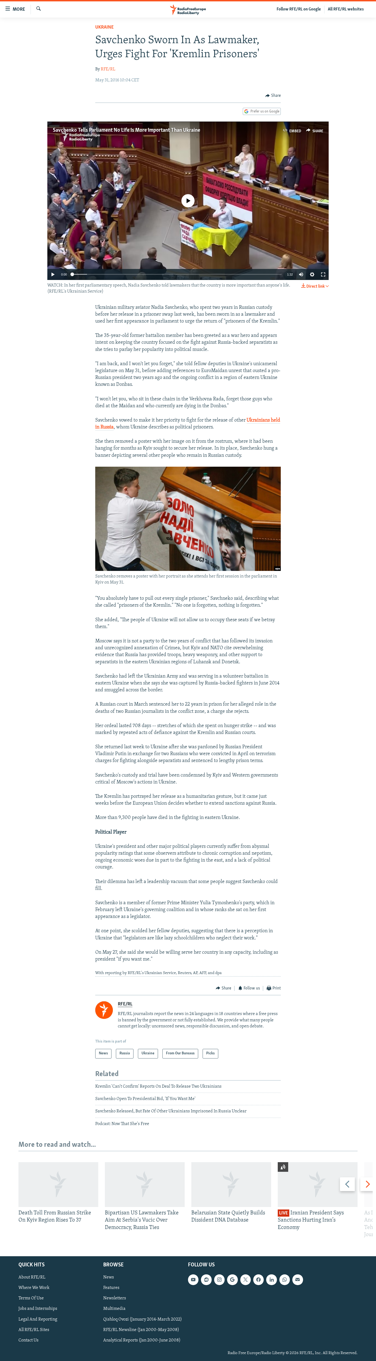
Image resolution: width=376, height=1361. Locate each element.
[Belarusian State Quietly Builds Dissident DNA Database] (231, 1184)
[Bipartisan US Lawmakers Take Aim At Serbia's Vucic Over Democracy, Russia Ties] (145, 1184)
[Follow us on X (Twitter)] (245, 1279)
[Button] (273, 95)
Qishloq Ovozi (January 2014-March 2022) (142, 1319)
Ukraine (104, 27)
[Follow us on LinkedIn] (271, 1279)
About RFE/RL (31, 1277)
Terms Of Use (31, 1298)
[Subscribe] (297, 1279)
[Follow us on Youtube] (193, 1279)
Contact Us (28, 1340)
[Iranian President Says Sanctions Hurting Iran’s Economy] (318, 1184)
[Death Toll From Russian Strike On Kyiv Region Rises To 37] (58, 1184)
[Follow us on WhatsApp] (284, 1279)
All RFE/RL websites (346, 9)
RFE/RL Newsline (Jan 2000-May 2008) (141, 1330)
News (108, 1277)
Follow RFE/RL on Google (299, 9)
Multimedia (114, 1309)
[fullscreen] (323, 274)
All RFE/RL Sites (33, 1330)
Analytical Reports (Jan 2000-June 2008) (142, 1340)
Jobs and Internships (37, 1309)
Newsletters (114, 1298)
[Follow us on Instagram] (219, 1279)
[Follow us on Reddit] (206, 1279)
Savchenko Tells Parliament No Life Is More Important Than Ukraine (126, 130)
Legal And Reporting (37, 1319)
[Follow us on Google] (232, 1279)
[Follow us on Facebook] (258, 1279)
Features (111, 1288)
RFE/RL (108, 69)
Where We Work (34, 1288)
